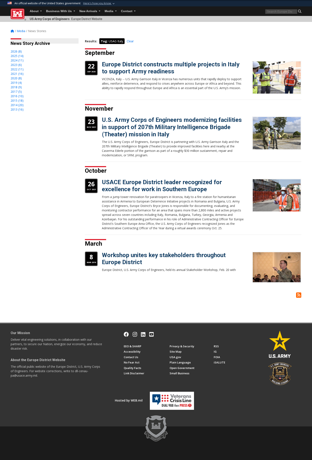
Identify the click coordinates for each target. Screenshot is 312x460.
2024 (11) (17, 60)
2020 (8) (16, 78)
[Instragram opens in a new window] (135, 334)
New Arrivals (88, 11)
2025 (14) (17, 56)
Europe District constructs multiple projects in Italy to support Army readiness (170, 68)
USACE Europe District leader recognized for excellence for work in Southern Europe (162, 186)
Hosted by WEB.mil (129, 400)
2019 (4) (16, 83)
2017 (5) (16, 92)
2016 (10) (17, 96)
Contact (127, 11)
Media (109, 11)
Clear (130, 41)
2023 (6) (16, 65)
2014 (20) (17, 105)
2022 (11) (17, 69)
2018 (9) (16, 87)
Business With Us (59, 11)
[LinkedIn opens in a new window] (143, 334)
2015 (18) (17, 100)
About (34, 11)
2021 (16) (17, 74)
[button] (99, 3)
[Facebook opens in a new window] (126, 334)
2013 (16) (17, 109)
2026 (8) (16, 51)
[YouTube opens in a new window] (151, 334)
